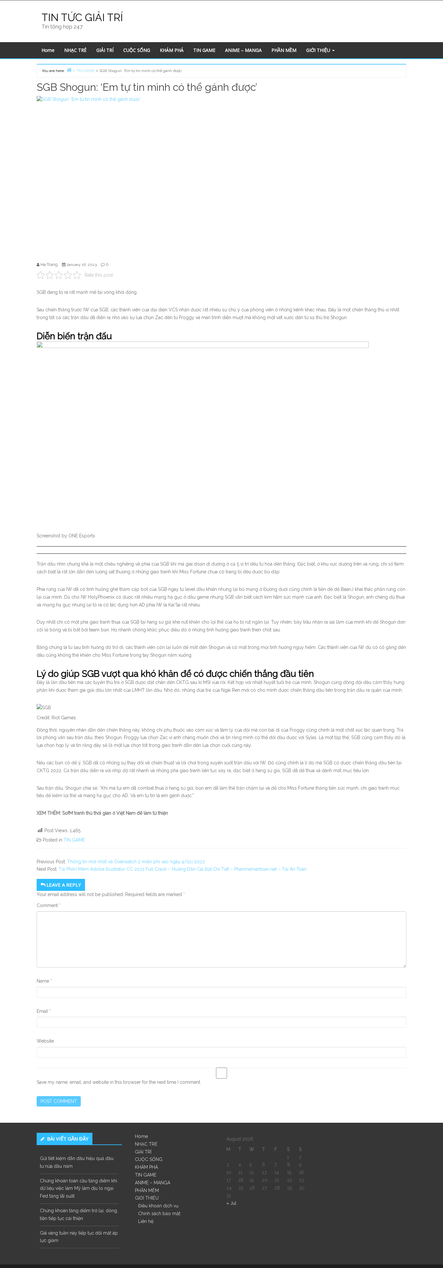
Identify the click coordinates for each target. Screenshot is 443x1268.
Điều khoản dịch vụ (158, 1205)
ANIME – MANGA (243, 50)
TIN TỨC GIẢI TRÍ (82, 17)
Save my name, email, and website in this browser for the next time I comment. (119, 1082)
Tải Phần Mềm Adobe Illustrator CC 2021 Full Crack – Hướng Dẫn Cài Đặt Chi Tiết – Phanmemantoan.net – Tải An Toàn (182, 869)
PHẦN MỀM (283, 50)
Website (45, 1041)
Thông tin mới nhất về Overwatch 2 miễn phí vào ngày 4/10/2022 (136, 861)
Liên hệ (145, 1221)
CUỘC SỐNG (136, 50)
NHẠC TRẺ (75, 50)
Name (44, 981)
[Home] (69, 70)
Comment (49, 905)
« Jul (231, 1203)
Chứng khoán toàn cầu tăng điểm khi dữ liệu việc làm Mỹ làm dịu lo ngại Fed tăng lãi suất (78, 1188)
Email (44, 1011)
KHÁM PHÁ (172, 50)
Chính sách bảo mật (159, 1213)
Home (48, 50)
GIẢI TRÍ (105, 50)
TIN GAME (204, 50)
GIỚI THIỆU (318, 50)
